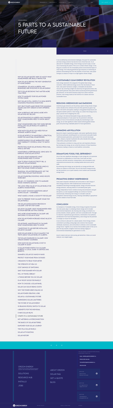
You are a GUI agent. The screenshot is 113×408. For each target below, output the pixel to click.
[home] (14, 2)
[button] (43, 2)
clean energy (88, 83)
